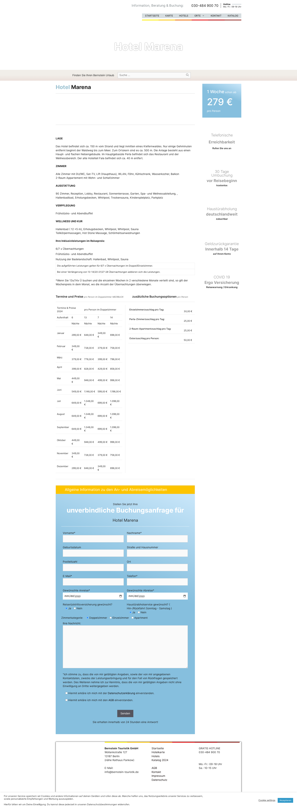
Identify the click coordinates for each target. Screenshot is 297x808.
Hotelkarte (158, 752)
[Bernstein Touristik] (70, 11)
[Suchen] (187, 75)
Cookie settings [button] (266, 800)
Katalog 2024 (160, 760)
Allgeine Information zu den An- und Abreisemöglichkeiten (116, 489)
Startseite (152, 15)
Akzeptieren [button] (285, 800)
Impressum (158, 775)
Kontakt (216, 15)
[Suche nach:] (154, 75)
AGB (111, 700)
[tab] (125, 490)
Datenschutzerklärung (121, 693)
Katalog (233, 15)
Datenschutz (159, 779)
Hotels (183, 15)
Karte (169, 15)
